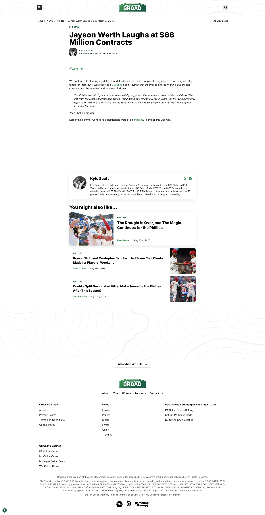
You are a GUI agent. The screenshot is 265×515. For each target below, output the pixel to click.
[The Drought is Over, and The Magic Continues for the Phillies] (91, 229)
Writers (126, 393)
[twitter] (185, 178)
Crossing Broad (48, 404)
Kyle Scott (87, 50)
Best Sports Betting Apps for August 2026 (190, 404)
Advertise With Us (130, 364)
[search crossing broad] (225, 7)
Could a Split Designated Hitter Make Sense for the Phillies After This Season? (117, 288)
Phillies (74, 27)
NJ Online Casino (49, 456)
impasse (138, 119)
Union (105, 429)
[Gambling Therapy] (142, 504)
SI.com (118, 84)
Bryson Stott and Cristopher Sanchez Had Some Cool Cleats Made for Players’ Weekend (118, 260)
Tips (115, 393)
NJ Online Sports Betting (179, 419)
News (105, 404)
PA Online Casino (49, 451)
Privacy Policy (47, 414)
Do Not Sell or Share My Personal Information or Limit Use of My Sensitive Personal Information (132, 494)
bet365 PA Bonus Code (178, 414)
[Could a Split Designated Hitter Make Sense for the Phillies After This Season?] (183, 289)
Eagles (106, 410)
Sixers (105, 419)
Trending (107, 434)
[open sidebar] (39, 7)
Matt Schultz (79, 268)
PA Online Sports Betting (179, 410)
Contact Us (156, 393)
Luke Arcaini (123, 240)
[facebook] (190, 178)
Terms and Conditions (52, 419)
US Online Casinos (50, 445)
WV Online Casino (49, 466)
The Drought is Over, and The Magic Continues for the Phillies (149, 225)
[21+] (119, 504)
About (105, 393)
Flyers (105, 424)
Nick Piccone (80, 296)
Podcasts (140, 393)
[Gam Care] (129, 504)
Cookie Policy (47, 424)
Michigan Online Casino (52, 461)
